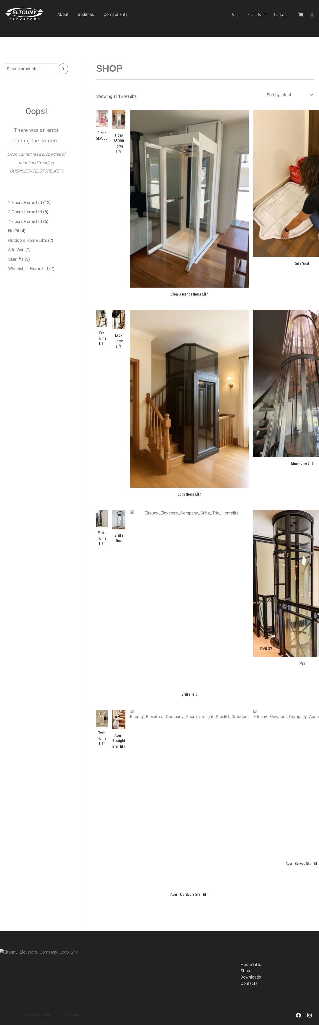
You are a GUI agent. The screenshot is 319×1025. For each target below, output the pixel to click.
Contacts (280, 14)
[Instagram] (309, 1015)
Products (254, 14)
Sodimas (86, 14)
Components (115, 14)
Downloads (251, 977)
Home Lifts (251, 964)
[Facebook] (298, 1015)
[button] (263, 14)
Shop (235, 14)
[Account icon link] (312, 14)
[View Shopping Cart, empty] (300, 14)
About (62, 14)
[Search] (63, 68)
